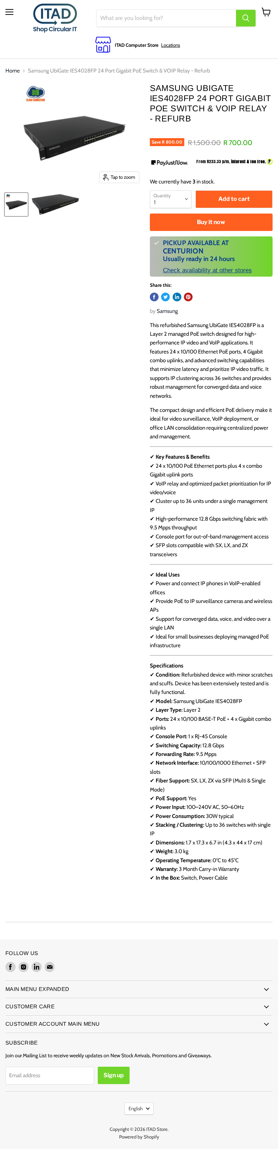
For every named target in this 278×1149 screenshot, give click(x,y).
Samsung (167, 311)
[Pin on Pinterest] (188, 297)
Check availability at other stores (207, 270)
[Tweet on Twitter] (165, 297)
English (136, 1108)
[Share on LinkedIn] (177, 297)
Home (12, 71)
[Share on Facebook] (154, 297)
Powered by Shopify (139, 1137)
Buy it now (211, 222)
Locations (170, 45)
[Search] (246, 18)
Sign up (114, 1075)
